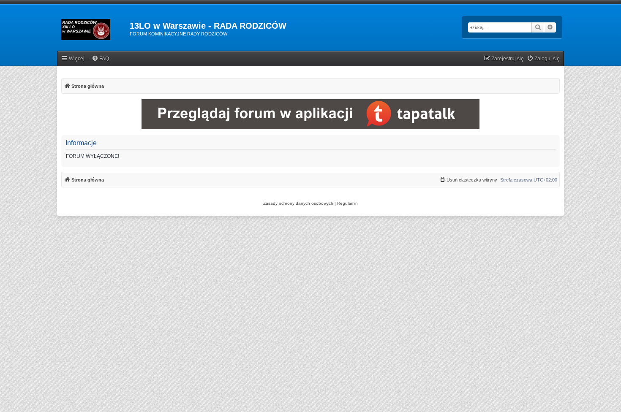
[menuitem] (100, 59)
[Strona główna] (93, 28)
